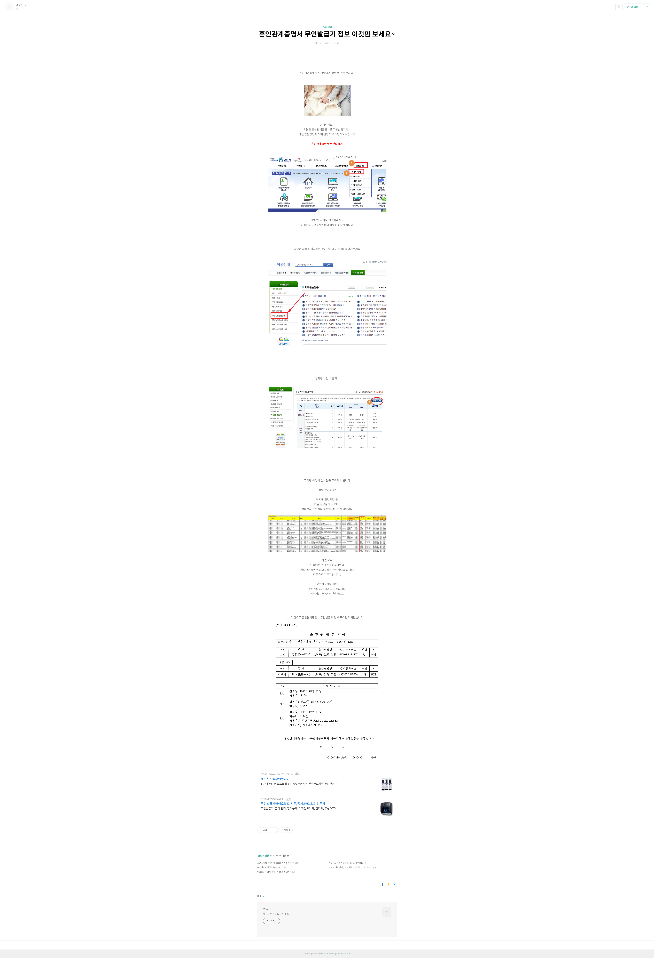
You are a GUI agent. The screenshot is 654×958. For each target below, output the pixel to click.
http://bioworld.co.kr (272, 799)
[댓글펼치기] (263, 896)
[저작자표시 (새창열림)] (294, 830)
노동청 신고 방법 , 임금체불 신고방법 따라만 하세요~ (350, 867)
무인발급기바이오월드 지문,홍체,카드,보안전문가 (293, 804)
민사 (266, 909)
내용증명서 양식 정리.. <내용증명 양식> (274, 872)
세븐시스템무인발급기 (275, 779)
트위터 (394, 884)
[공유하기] (270, 830)
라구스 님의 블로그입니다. (276, 914)
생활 (267, 855)
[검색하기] (619, 7)
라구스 (20, 5)
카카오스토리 (388, 884)
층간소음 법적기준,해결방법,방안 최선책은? (275, 863)
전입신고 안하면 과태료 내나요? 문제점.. (346, 863)
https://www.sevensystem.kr (277, 774)
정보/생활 (327, 27)
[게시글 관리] (274, 830)
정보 (260, 855)
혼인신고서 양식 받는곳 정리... (270, 867)
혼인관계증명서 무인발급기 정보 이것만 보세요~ (327, 34)
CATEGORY (632, 7)
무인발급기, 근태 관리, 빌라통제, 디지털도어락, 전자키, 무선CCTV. (299, 808)
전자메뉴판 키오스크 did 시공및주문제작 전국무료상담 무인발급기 (299, 783)
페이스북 (382, 884)
